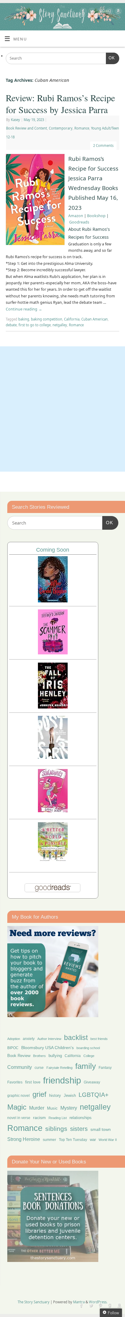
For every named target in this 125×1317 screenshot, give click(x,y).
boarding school (88, 1048)
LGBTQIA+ (94, 1094)
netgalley (59, 325)
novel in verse (18, 1118)
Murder (36, 1108)
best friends (99, 1039)
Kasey (15, 119)
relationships (80, 1117)
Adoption (13, 1039)
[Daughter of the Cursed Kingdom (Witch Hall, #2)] (53, 600)
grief (39, 1094)
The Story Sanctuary (33, 1302)
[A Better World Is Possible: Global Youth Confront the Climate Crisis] (53, 860)
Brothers (39, 1056)
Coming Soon (52, 550)
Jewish (70, 1095)
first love (32, 1082)
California (71, 319)
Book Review (18, 1055)
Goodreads (79, 222)
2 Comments (103, 145)
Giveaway (92, 1082)
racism (39, 1117)
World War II (108, 1140)
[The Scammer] (53, 652)
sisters (79, 1128)
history (55, 1095)
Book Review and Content (26, 128)
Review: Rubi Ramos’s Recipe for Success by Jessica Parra (60, 104)
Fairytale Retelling (59, 1067)
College (88, 1056)
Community (19, 1067)
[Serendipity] (53, 810)
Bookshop (96, 215)
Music (52, 1108)
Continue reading (24, 309)
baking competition (46, 319)
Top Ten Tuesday (73, 1140)
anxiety (29, 1039)
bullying (55, 1055)
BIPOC (13, 1048)
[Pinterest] (100, 12)
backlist (76, 1037)
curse (39, 1068)
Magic (16, 1107)
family (85, 1066)
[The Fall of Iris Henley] (53, 706)
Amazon (75, 215)
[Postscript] (53, 757)
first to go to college (35, 325)
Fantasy (105, 1068)
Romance (81, 128)
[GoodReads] (108, 12)
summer (49, 1140)
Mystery (68, 1108)
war (93, 1140)
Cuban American (94, 319)
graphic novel (18, 1095)
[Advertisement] (62, 409)
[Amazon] (117, 12)
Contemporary (61, 128)
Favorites (14, 1082)
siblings (56, 1128)
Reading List (58, 1118)
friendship (62, 1080)
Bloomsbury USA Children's (47, 1047)
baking (23, 319)
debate (11, 325)
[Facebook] (82, 12)
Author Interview (49, 1039)
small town (100, 1129)
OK (110, 58)
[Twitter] (91, 12)
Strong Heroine (23, 1139)
